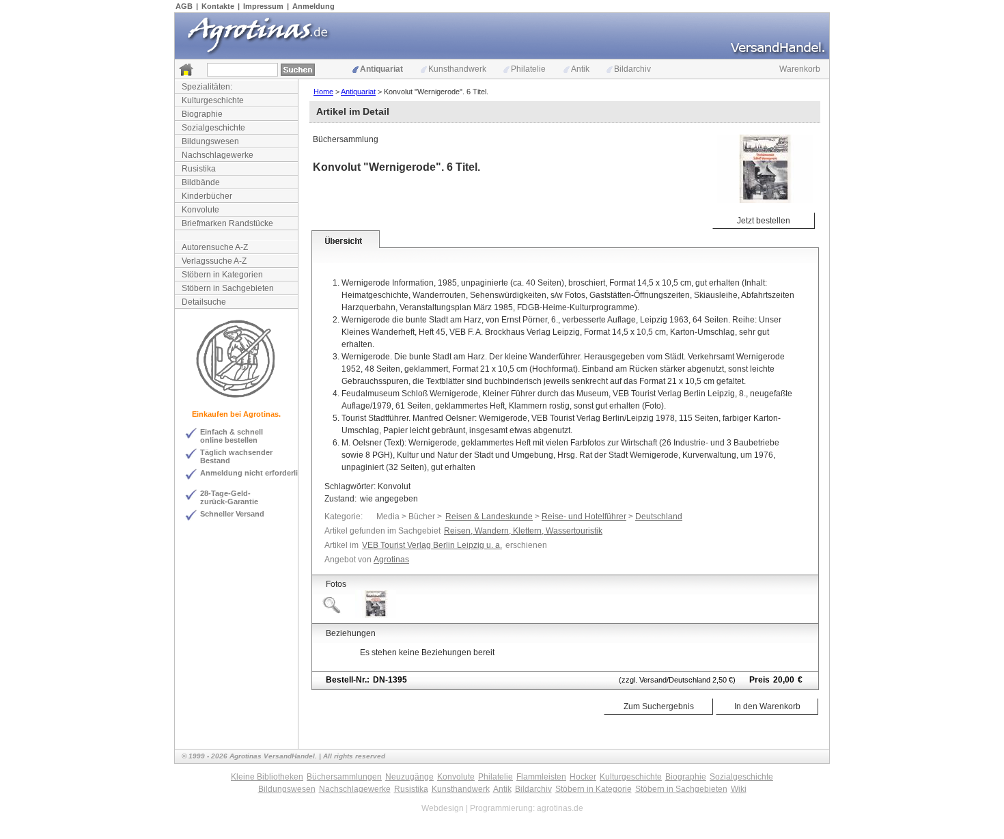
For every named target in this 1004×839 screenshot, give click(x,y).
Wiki (739, 789)
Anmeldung (313, 6)
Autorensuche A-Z (215, 247)
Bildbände (201, 182)
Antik (580, 69)
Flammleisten (541, 777)
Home (323, 91)
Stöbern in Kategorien (222, 274)
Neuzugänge (409, 777)
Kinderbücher (207, 196)
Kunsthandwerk (457, 69)
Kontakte (217, 6)
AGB (184, 6)
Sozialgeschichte (213, 128)
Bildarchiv (632, 69)
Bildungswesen (210, 141)
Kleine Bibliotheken (267, 777)
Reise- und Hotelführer (584, 516)
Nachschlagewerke (217, 155)
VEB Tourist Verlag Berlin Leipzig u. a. (432, 545)
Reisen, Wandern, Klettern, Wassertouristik (523, 531)
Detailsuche (204, 302)
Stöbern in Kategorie (593, 789)
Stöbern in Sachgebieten (228, 288)
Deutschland (658, 516)
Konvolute (200, 210)
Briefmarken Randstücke (227, 223)
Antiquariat (381, 69)
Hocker (583, 777)
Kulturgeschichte (213, 100)
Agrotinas (391, 559)
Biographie (202, 114)
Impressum (263, 6)
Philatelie (528, 69)
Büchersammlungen (344, 777)
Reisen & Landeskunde (489, 516)
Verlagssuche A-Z (214, 261)
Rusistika (199, 169)
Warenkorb (799, 69)
